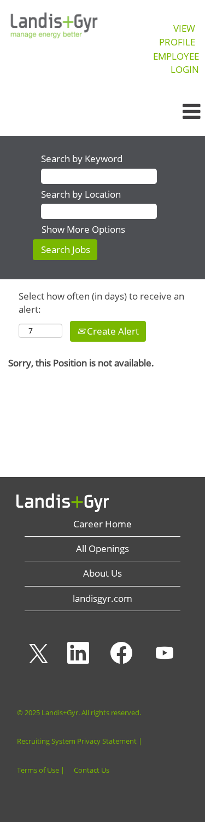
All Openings (102, 548)
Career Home (102, 524)
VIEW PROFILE (177, 35)
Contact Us (91, 770)
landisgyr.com (102, 598)
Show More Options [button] (83, 229)
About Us (102, 573)
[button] (171, 112)
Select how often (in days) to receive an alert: (101, 302)
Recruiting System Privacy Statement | (79, 741)
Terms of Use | (41, 770)
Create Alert (112, 331)
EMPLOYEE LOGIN (176, 63)
